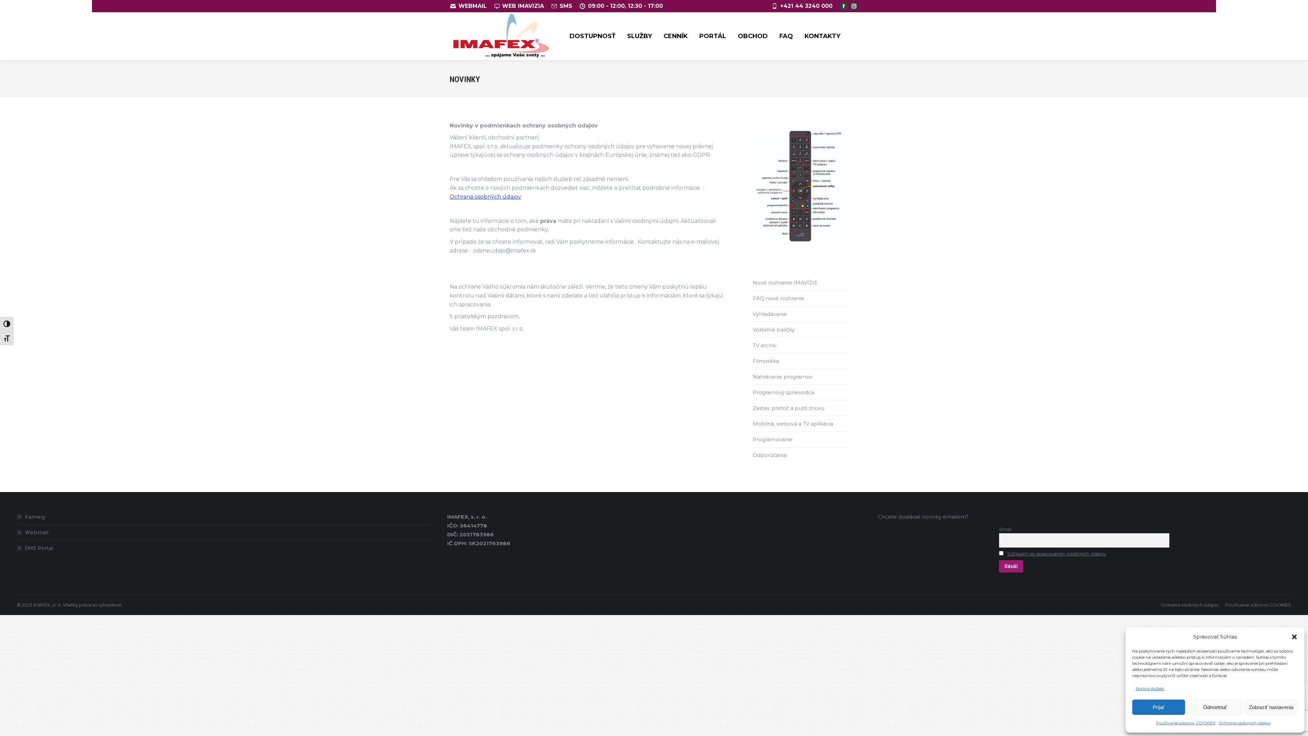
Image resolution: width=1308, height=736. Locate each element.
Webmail (36, 532)
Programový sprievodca (783, 392)
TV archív (764, 345)
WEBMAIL (472, 6)
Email (1005, 529)
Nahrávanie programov (782, 376)
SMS (566, 6)
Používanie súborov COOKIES (1185, 722)
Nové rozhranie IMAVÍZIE (785, 282)
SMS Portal (39, 548)
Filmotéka (766, 361)
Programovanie (773, 439)
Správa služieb (1150, 688)
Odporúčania (770, 455)
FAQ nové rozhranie (778, 298)
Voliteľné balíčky (774, 329)
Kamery (35, 516)
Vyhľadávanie (770, 314)
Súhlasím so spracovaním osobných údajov (1056, 553)
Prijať (1159, 707)
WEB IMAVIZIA (523, 6)
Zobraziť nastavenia (1271, 707)
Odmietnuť (1215, 707)
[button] (1294, 636)
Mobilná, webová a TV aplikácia (793, 423)
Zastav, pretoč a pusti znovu (788, 408)
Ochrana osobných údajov (1245, 722)
